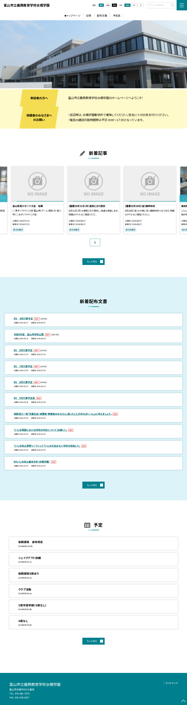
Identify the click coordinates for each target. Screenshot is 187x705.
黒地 (114, 5)
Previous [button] (3, 198)
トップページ (73, 15)
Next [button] (183, 198)
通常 (101, 5)
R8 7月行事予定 (23, 366)
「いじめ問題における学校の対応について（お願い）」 (40, 430)
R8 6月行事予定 (23, 382)
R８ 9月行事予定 (23, 318)
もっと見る (92, 261)
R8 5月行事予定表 (24, 398)
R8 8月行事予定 (23, 350)
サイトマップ (171, 683)
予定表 (117, 15)
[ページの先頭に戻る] (183, 701)
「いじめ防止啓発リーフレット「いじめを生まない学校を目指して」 (47, 446)
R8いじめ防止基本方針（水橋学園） (32, 461)
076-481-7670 (22, 693)
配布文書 (102, 15)
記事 (88, 15)
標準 (127, 5)
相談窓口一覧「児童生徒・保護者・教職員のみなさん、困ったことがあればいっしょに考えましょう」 (63, 414)
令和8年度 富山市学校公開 (29, 334)
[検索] (171, 5)
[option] (93, 54)
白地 (107, 5)
